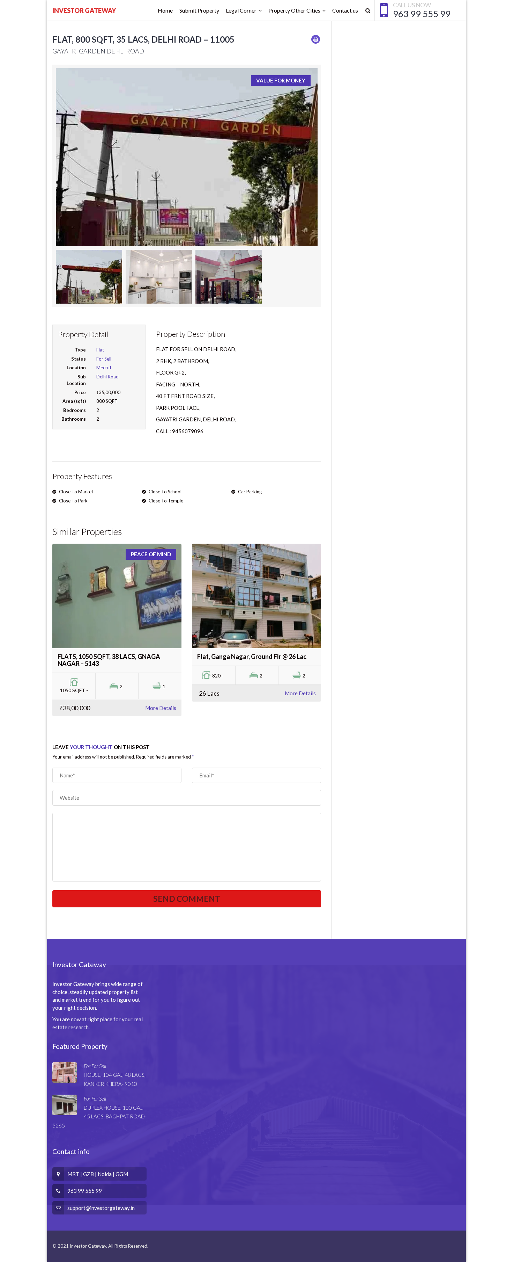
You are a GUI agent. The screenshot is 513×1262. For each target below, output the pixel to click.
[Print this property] (315, 39)
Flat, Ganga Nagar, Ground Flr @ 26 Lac (251, 656)
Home (165, 10)
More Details (160, 708)
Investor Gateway (84, 10)
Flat (100, 350)
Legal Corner (241, 10)
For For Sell (95, 1066)
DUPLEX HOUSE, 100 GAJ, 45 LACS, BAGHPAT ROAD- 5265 (99, 1116)
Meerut (103, 367)
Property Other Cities (294, 10)
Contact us (345, 10)
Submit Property (199, 10)
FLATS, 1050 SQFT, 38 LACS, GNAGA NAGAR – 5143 (109, 660)
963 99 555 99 (422, 13)
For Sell (103, 359)
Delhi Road (107, 376)
